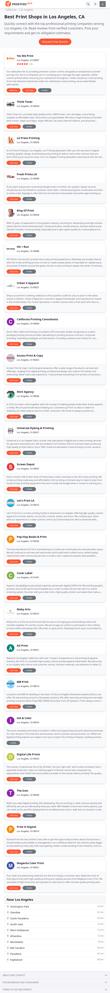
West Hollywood (56, 930)
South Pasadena (56, 918)
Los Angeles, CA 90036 (28, 142)
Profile (45, 90)
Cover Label (24, 573)
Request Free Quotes (55, 42)
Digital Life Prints (28, 754)
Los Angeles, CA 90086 (28, 251)
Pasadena (56, 953)
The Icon (22, 790)
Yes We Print (25, 56)
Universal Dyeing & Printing (35, 428)
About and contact (14, 975)
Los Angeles (26, 9)
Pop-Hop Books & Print (32, 537)
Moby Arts (23, 609)
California (10, 9)
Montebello (56, 942)
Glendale (56, 912)
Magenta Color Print (30, 863)
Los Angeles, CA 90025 (28, 359)
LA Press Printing (28, 138)
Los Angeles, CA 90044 (28, 323)
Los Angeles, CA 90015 (28, 504)
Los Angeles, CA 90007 (28, 60)
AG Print (22, 645)
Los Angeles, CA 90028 (28, 214)
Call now (29, 90)
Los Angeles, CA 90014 (28, 686)
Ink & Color (24, 718)
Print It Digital (26, 827)
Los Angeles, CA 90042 (28, 541)
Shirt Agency (25, 392)
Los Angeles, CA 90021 (28, 287)
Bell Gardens (56, 947)
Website (13, 90)
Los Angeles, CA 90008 (28, 178)
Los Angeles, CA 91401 (28, 577)
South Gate (56, 924)
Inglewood (56, 959)
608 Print (23, 682)
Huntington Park (56, 906)
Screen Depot (26, 464)
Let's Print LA (25, 500)
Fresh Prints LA (27, 174)
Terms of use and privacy (17, 989)
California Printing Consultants (37, 319)
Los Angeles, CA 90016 (28, 722)
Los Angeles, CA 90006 (28, 396)
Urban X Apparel (28, 283)
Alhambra (56, 936)
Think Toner (25, 102)
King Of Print (25, 210)
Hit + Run (23, 247)
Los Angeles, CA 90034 (28, 106)
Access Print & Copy (30, 355)
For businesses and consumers (21, 982)
